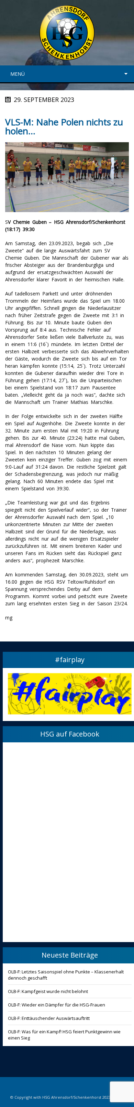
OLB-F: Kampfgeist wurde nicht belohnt (48, 991)
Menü (17, 74)
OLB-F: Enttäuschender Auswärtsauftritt (49, 1018)
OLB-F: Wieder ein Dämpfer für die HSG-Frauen (56, 1005)
